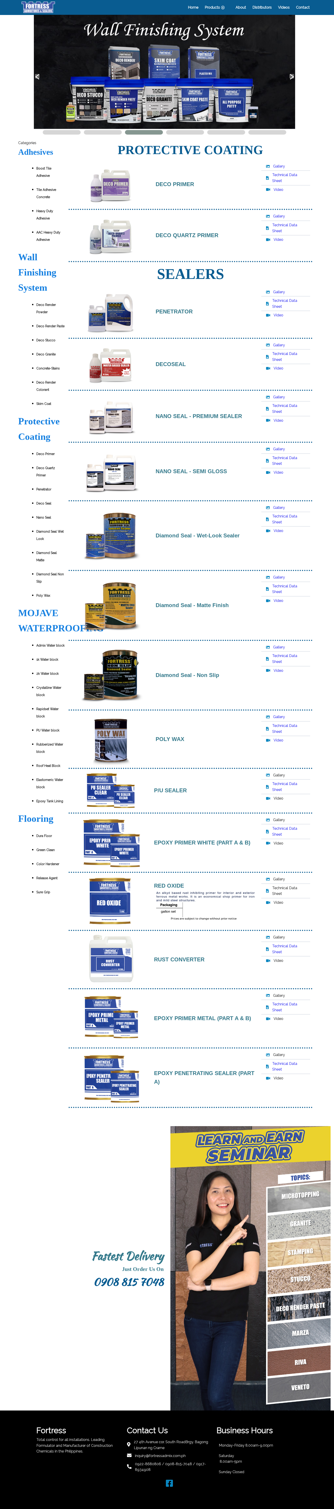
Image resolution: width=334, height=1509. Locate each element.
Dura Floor (44, 836)
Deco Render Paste (50, 326)
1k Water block (47, 659)
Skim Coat (43, 404)
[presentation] (37, 76)
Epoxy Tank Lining (49, 801)
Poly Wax (43, 595)
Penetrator (43, 489)
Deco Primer (45, 454)
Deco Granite (46, 354)
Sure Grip (43, 892)
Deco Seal (43, 503)
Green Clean (45, 850)
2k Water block (47, 673)
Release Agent (46, 878)
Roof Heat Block (48, 766)
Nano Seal (43, 517)
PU (47, 730)
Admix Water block (50, 645)
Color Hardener (47, 864)
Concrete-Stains (48, 368)
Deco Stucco (45, 340)
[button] (61, 132)
